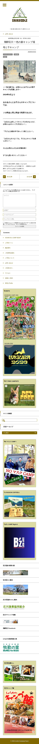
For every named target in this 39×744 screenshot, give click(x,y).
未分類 (16, 54)
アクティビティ (8, 54)
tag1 (5, 56)
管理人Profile (9, 283)
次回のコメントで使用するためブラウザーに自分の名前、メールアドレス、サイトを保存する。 (19, 223)
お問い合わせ (9, 263)
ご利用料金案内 (9, 253)
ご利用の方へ (9, 268)
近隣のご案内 (9, 278)
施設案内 (7, 248)
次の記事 (29, 176)
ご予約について (9, 258)
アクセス (7, 273)
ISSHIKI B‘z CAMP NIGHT (13, 237)
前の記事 (9, 176)
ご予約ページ (9, 243)
